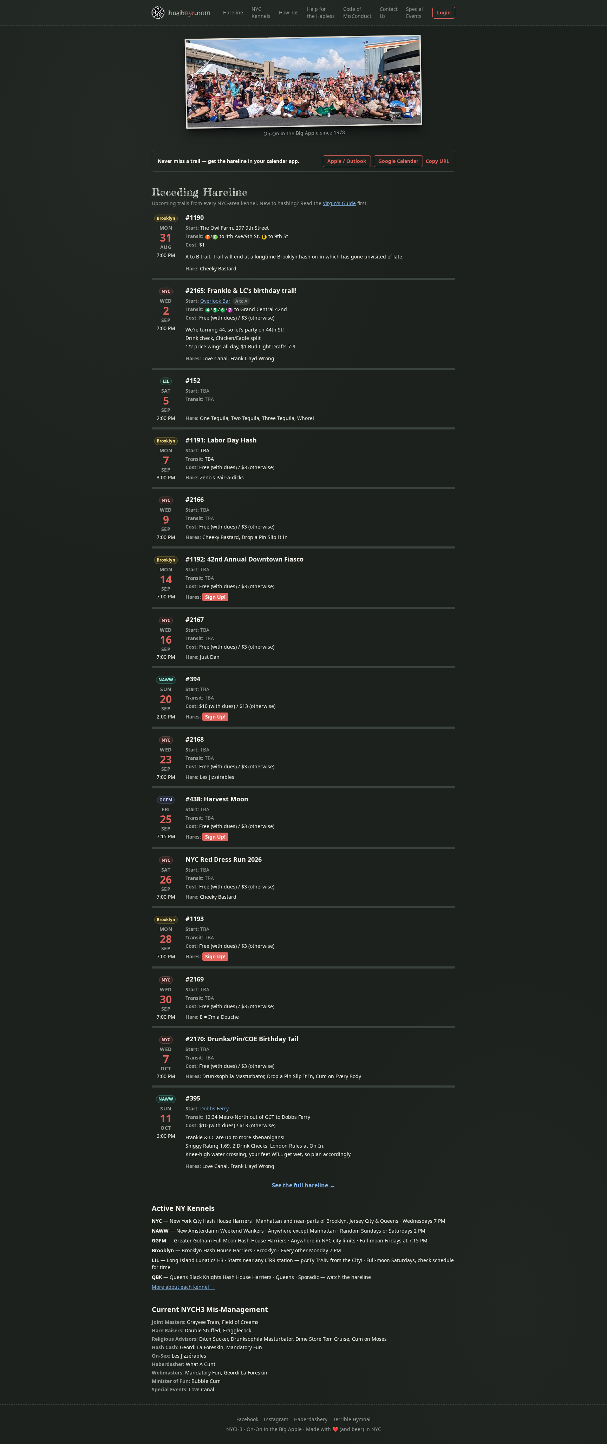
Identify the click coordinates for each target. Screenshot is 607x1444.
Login (444, 12)
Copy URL (437, 161)
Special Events (414, 12)
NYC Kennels (261, 12)
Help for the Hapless (321, 12)
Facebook (247, 1419)
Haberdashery (310, 1419)
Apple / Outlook (346, 161)
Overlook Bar (215, 300)
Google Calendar (398, 161)
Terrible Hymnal (352, 1419)
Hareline (233, 12)
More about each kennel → (183, 1287)
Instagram (276, 1419)
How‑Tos (289, 12)
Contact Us (389, 12)
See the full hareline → (303, 1185)
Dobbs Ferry (214, 1108)
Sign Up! (215, 596)
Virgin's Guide (339, 203)
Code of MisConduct (357, 12)
